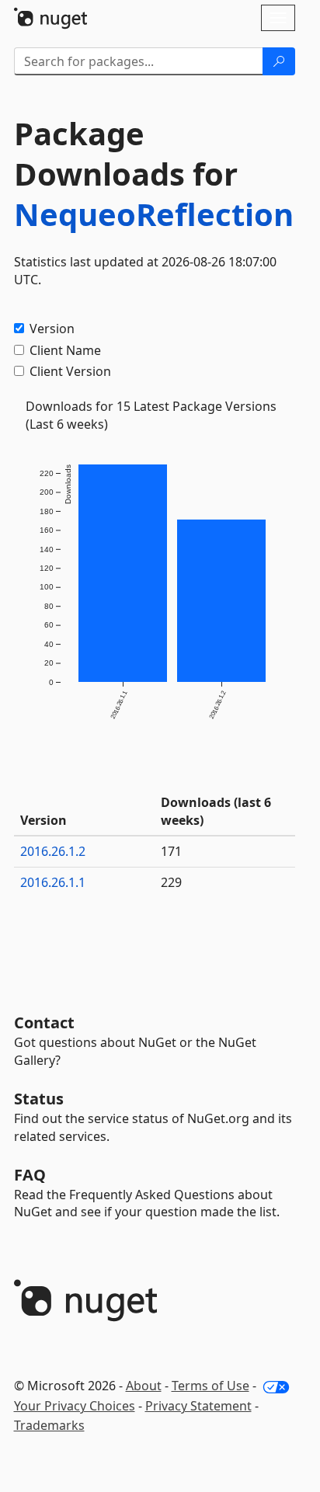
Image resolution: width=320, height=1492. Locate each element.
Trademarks (49, 1425)
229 (171, 882)
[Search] (279, 61)
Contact (44, 1022)
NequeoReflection (154, 214)
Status (39, 1098)
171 (171, 851)
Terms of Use (210, 1385)
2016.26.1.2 (52, 851)
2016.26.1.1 (52, 882)
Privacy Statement (198, 1405)
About (144, 1385)
